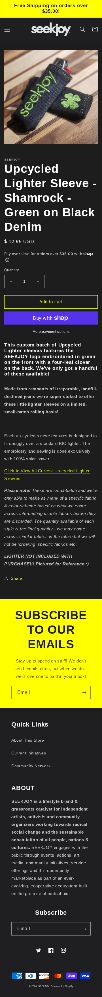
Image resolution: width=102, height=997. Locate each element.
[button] (7, 29)
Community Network (30, 766)
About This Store (27, 740)
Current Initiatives (28, 753)
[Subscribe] (84, 692)
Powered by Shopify (62, 986)
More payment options (51, 332)
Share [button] (16, 578)
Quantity (11, 270)
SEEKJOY (44, 986)
